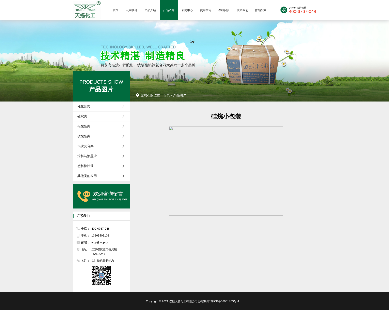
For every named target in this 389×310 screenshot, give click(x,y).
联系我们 (242, 10)
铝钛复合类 (85, 146)
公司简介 (132, 10)
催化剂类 (83, 106)
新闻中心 (187, 10)
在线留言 (224, 10)
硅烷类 (82, 116)
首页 (115, 10)
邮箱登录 (261, 10)
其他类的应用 (87, 176)
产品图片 (168, 10)
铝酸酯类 (83, 126)
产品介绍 (150, 10)
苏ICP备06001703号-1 (225, 301)
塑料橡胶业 (85, 166)
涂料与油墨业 (87, 156)
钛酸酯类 (83, 136)
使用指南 (205, 10)
